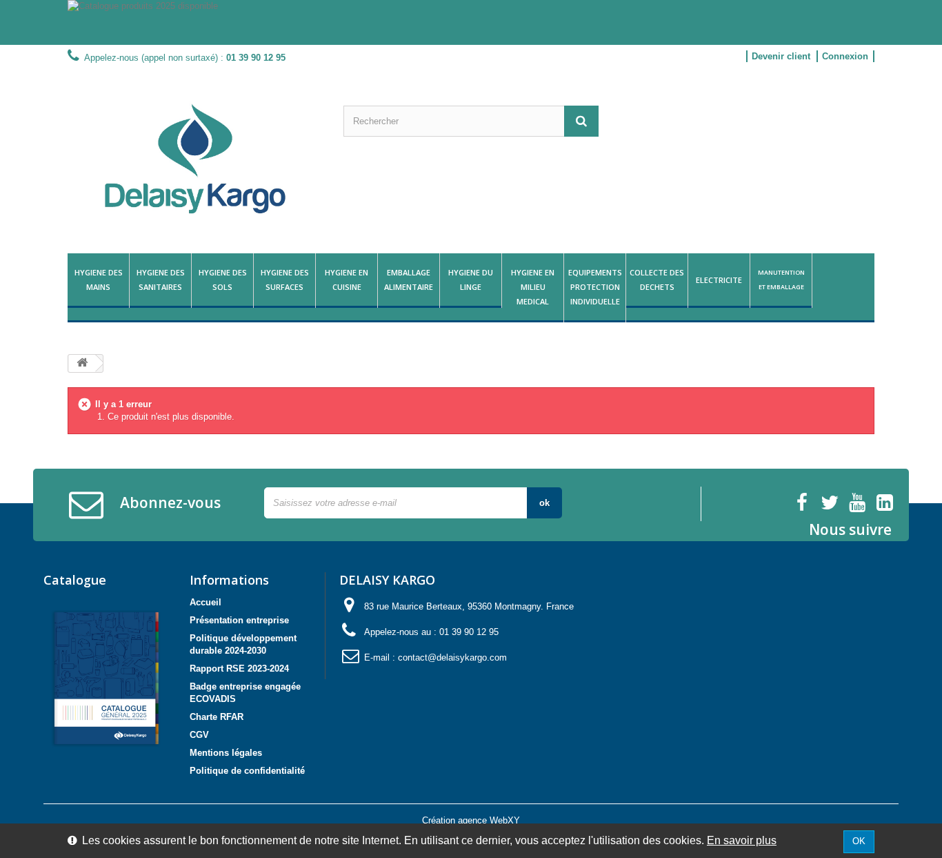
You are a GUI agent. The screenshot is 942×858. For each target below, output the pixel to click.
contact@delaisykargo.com (452, 657)
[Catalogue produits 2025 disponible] (471, 22)
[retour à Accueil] (82, 363)
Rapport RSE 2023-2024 (239, 668)
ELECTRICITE (719, 280)
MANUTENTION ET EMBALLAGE (781, 279)
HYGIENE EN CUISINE (346, 279)
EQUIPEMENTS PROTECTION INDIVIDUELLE (595, 286)
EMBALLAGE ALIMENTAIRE (408, 279)
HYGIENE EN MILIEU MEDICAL (532, 286)
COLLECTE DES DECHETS (657, 279)
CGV (199, 735)
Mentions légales (226, 753)
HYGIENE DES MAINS (98, 279)
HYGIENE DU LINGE (470, 279)
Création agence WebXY (471, 820)
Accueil (205, 602)
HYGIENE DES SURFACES (285, 279)
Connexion (845, 56)
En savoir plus (741, 840)
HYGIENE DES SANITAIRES (161, 279)
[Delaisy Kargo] (195, 158)
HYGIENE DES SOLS (223, 279)
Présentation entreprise (239, 620)
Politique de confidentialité (247, 771)
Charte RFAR (216, 717)
